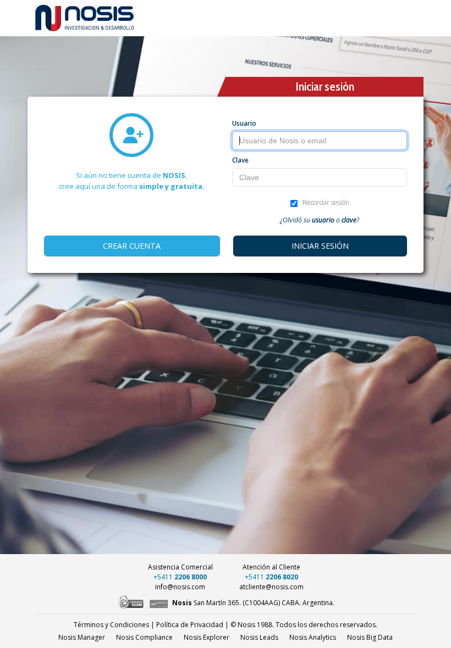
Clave (240, 160)
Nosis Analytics (312, 637)
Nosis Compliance (144, 637)
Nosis (370, 637)
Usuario (244, 123)
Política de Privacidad (189, 624)
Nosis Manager (81, 637)
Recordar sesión (325, 202)
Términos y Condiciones (111, 624)
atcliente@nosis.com (271, 586)
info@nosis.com (180, 586)
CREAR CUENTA (132, 246)
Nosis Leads (259, 637)
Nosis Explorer (206, 637)
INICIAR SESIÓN (320, 246)
